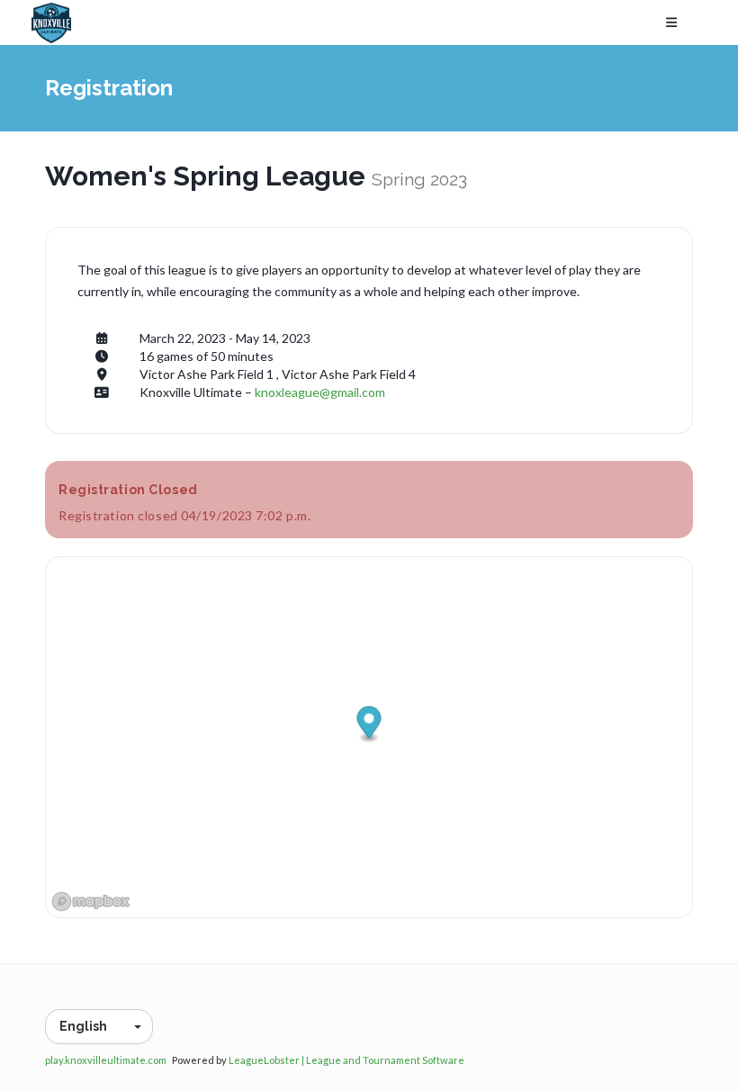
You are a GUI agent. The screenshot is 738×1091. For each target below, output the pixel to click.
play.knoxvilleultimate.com (105, 1060)
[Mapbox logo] (90, 901)
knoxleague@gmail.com (320, 392)
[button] (369, 724)
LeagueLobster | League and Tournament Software (346, 1060)
